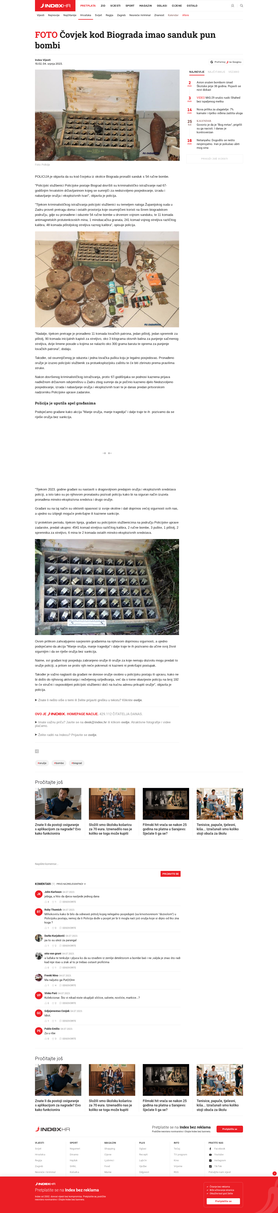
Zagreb (121, 15)
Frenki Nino (51, 975)
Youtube (219, 1154)
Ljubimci (109, 1160)
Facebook (219, 1148)
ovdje (125, 722)
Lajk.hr (143, 1160)
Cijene (177, 5)
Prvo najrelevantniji (70, 884)
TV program (180, 1154)
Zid (103, 5)
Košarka (74, 1172)
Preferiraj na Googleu (228, 62)
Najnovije (54, 15)
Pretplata (88, 5)
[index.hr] (55, 5)
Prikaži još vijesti (214, 158)
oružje (42, 763)
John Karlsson (53, 891)
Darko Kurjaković (54, 935)
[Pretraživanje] (240, 6)
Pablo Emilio (52, 1028)
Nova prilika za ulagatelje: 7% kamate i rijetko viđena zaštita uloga (220, 111)
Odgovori (144, 1172)
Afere (185, 15)
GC (39, 1013)
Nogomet (75, 1148)
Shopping (109, 1148)
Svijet (98, 15)
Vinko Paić (50, 993)
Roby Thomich (53, 909)
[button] (39, 802)
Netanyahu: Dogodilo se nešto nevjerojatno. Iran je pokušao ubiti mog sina (218, 144)
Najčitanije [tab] (216, 72)
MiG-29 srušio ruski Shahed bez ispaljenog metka (218, 99)
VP (39, 995)
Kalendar (173, 15)
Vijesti (115, 5)
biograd (76, 763)
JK (39, 894)
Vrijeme (178, 1166)
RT (39, 912)
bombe (59, 763)
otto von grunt (52, 953)
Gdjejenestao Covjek (56, 1010)
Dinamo (74, 1154)
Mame (108, 1172)
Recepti (143, 1154)
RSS (176, 1172)
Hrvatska (85, 15)
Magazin (110, 1142)
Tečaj (177, 1148)
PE (39, 1031)
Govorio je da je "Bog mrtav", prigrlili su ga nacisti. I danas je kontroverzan (219, 126)
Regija (109, 15)
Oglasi (162, 5)
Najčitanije (69, 15)
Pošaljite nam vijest (220, 1172)
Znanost (159, 15)
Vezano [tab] (233, 72)
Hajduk (74, 1160)
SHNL (73, 1166)
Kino (176, 1160)
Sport (130, 5)
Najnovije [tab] (197, 72)
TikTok (218, 1166)
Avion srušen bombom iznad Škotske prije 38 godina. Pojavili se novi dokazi (219, 86)
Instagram (220, 1160)
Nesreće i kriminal (140, 15)
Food (107, 1166)
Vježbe (143, 1166)
